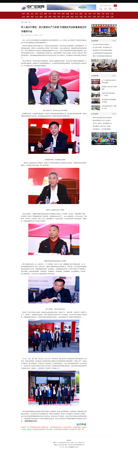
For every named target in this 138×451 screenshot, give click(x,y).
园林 (41, 16)
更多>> (114, 40)
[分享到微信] (80, 424)
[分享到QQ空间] (85, 424)
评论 (50, 14)
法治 (41, 14)
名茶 (45, 16)
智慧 (67, 16)
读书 (63, 16)
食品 (72, 14)
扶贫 (23, 16)
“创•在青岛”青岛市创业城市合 (101, 44)
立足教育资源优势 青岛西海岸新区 (102, 53)
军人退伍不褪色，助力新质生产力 (102, 47)
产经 (94, 14)
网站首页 (69, 440)
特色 (72, 16)
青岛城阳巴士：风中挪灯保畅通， (102, 129)
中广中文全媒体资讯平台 (36, 1)
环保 (58, 14)
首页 (23, 14)
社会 (32, 14)
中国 (76, 16)
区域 (94, 16)
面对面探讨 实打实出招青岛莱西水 (102, 50)
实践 (107, 16)
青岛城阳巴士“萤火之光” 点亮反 (102, 126)
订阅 (111, 16)
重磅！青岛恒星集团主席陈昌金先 (102, 56)
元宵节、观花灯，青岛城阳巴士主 (102, 123)
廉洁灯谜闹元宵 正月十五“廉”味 (102, 120)
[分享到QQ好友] (83, 424)
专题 (54, 14)
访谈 (89, 14)
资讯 (27, 14)
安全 (85, 16)
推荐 (27, 16)
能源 (98, 14)
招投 (50, 16)
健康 (67, 14)
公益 (111, 14)
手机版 (43, 1)
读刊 (98, 16)
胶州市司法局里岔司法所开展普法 (102, 117)
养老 (54, 16)
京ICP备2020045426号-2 (64, 442)
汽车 (103, 14)
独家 (45, 14)
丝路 (81, 16)
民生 (89, 16)
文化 (76, 14)
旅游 (81, 14)
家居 (107, 14)
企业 (36, 16)
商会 (58, 16)
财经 (36, 14)
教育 (63, 14)
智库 (32, 16)
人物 (85, 14)
